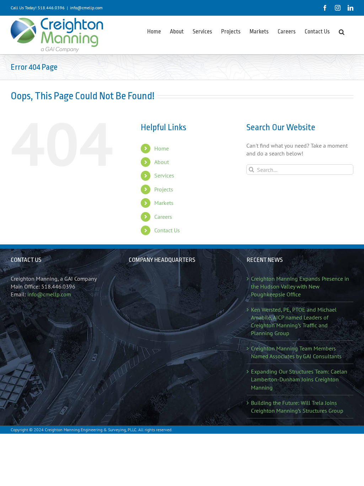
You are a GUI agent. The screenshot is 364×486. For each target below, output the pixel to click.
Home (161, 148)
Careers (163, 216)
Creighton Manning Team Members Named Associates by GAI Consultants (296, 352)
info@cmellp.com (86, 7)
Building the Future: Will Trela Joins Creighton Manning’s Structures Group (297, 406)
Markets (163, 202)
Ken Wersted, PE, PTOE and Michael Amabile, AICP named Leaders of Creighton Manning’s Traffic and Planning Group (294, 321)
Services (164, 175)
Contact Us (167, 230)
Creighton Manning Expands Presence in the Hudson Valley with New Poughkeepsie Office (300, 286)
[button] (341, 31)
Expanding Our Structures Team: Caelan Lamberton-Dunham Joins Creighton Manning (299, 379)
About (161, 161)
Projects (163, 189)
